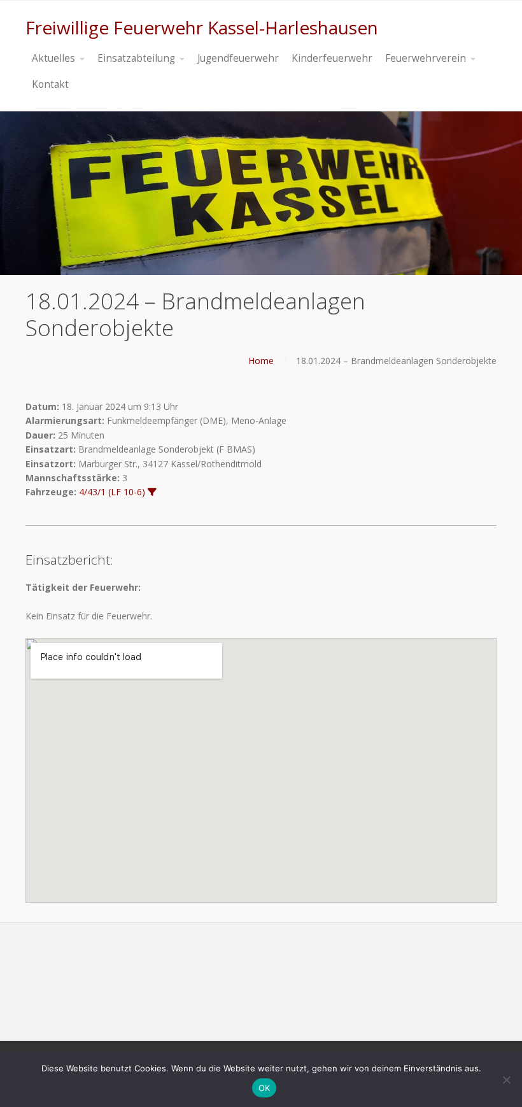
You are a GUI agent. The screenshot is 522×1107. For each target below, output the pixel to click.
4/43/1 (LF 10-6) (112, 492)
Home (261, 361)
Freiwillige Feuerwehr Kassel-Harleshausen (201, 27)
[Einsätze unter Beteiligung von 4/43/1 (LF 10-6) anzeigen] (152, 492)
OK (264, 1088)
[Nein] (506, 1079)
